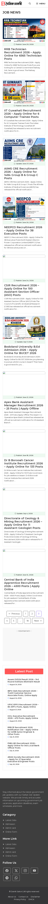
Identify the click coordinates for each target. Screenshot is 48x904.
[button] (29, 3)
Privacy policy (20, 899)
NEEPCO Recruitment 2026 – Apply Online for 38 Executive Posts (23, 230)
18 (28, 621)
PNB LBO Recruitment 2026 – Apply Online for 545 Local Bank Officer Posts (23, 745)
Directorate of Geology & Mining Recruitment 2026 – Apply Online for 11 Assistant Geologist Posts (23, 523)
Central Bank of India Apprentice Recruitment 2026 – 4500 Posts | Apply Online (22, 584)
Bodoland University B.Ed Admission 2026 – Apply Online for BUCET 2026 (22, 350)
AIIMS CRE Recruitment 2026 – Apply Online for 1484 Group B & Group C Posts (21, 173)
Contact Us (23, 897)
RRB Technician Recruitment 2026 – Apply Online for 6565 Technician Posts (23, 54)
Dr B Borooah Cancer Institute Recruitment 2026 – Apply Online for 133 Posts (23, 463)
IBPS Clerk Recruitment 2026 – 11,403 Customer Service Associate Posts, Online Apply (22, 693)
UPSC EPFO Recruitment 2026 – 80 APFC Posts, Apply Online (23, 705)
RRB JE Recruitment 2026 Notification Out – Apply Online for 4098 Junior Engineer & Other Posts (23, 730)
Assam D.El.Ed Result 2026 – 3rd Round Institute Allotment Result (24, 680)
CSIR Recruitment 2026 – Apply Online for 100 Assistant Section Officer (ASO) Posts (21, 290)
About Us (12, 897)
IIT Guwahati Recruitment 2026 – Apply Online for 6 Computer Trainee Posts (22, 113)
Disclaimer (35, 897)
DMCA (31, 899)
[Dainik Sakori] (11, 3)
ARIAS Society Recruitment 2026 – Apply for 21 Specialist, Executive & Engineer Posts (23, 759)
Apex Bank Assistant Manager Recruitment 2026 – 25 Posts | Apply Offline (23, 405)
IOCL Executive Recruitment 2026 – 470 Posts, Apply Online (23, 717)
